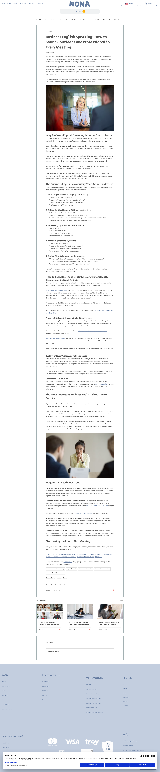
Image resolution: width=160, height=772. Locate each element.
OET (46, 19)
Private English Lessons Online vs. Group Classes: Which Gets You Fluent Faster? (49, 623)
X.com (125, 693)
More (115, 19)
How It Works (6, 686)
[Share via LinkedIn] (56, 584)
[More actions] (113, 31)
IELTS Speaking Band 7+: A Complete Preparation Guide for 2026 (109, 623)
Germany (82, 19)
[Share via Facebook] (47, 584)
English (65, 578)
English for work (71, 569)
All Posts (38, 19)
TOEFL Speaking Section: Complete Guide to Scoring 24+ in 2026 (79, 623)
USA (66, 19)
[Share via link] (60, 584)
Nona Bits (45, 700)
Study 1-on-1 (45, 690)
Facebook (126, 697)
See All (122, 600)
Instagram (126, 685)
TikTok (125, 689)
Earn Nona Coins (7, 709)
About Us (4, 695)
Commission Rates (91, 707)
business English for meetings (55, 573)
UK (89, 19)
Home (4, 681)
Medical (44, 695)
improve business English (102, 569)
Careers (88, 684)
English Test (6, 743)
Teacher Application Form (93, 698)
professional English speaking (55, 569)
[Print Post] (65, 584)
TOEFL (60, 19)
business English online (85, 569)
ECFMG (73, 19)
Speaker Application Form (93, 703)
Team (3, 690)
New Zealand (106, 19)
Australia (96, 19)
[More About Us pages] (26, 3)
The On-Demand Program (93, 694)
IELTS (52, 19)
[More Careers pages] (35, 3)
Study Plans (5, 704)
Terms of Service (128, 745)
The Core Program (91, 689)
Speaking (59, 578)
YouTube (125, 705)
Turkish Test (6, 747)
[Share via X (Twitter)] (51, 584)
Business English (50, 578)
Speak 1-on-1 (45, 686)
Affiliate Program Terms (130, 741)
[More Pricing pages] (17, 3)
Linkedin (125, 701)
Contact (4, 700)
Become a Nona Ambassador (94, 712)
